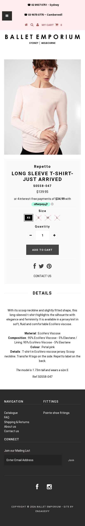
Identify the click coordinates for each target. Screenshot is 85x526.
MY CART (52, 24)
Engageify (42, 511)
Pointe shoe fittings (56, 412)
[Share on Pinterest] (49, 267)
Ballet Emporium (49, 506)
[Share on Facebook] (34, 267)
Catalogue (11, 412)
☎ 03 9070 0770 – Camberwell (43, 14)
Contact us (11, 431)
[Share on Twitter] (41, 267)
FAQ (6, 417)
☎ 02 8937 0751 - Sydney (43, 4)
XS (28, 217)
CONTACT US (42, 276)
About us (10, 426)
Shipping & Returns (16, 422)
